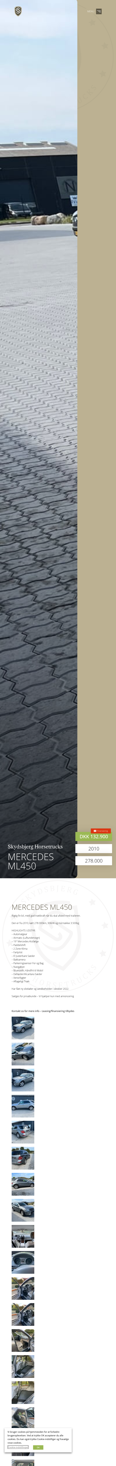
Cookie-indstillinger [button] (18, 1447)
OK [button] (38, 1447)
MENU (90, 11)
